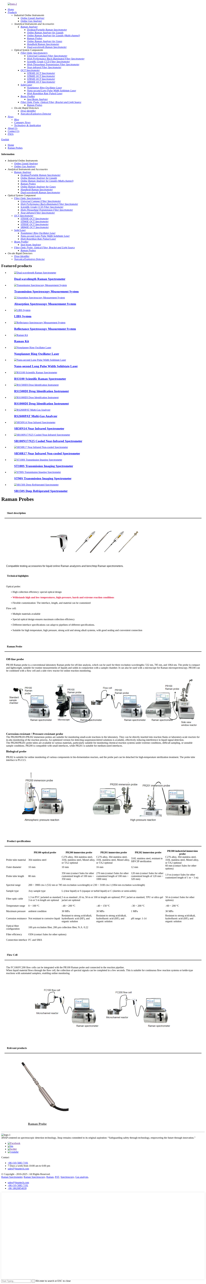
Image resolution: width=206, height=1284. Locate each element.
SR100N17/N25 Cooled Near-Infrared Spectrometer (48, 441)
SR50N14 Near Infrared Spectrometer (39, 428)
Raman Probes (15, 148)
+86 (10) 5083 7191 (18, 1162)
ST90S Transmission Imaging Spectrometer (42, 478)
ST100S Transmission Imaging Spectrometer (43, 466)
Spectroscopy (67, 1177)
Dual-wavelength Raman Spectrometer (39, 279)
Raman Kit (21, 341)
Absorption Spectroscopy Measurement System (45, 304)
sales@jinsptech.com (18, 1168)
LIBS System (22, 316)
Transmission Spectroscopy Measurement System (46, 291)
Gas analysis (81, 1177)
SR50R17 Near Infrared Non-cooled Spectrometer (47, 453)
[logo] (12, 4)
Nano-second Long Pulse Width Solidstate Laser (46, 366)
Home (11, 145)
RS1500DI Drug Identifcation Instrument (41, 391)
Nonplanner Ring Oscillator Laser (36, 353)
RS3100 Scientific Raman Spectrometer (40, 378)
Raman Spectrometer (11, 1177)
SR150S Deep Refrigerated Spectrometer (41, 491)
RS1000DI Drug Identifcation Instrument (41, 403)
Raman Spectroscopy (34, 1177)
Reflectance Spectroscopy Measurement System (45, 329)
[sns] (14, 1143)
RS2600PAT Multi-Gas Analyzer (35, 416)
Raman (50, 1177)
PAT (57, 1177)
